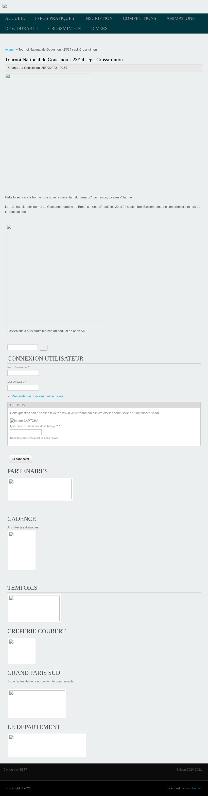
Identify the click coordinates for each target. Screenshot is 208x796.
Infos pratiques (54, 18)
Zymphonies (193, 788)
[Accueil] (5, 7)
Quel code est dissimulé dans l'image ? (35, 426)
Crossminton (64, 28)
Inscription (98, 18)
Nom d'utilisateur (18, 367)
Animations (180, 18)
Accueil (15, 18)
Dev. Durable (21, 28)
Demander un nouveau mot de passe (37, 396)
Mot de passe (16, 381)
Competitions (139, 18)
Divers (99, 28)
